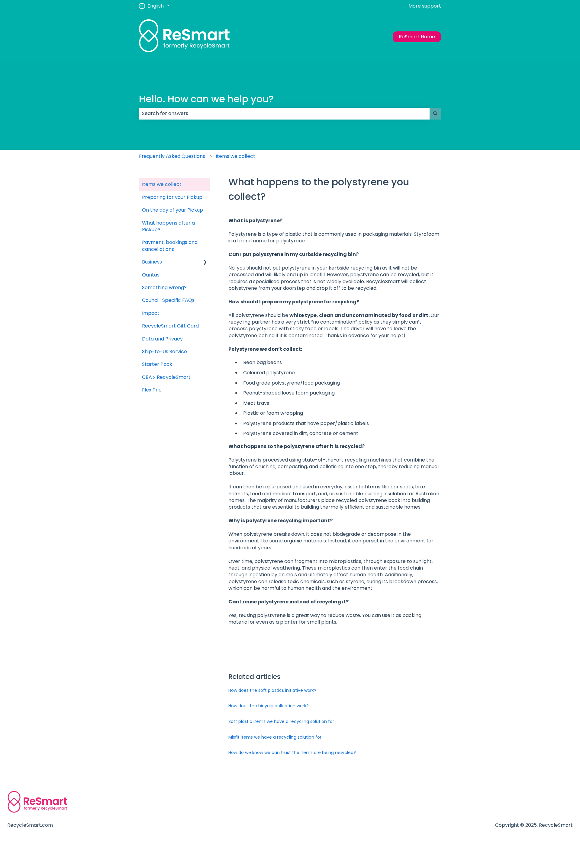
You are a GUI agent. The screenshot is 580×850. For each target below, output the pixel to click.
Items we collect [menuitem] (162, 184)
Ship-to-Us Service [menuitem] (164, 351)
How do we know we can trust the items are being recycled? (292, 752)
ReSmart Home (417, 36)
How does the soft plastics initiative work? (272, 690)
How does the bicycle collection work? (268, 706)
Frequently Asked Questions (172, 156)
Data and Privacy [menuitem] (162, 338)
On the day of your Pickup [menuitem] (172, 209)
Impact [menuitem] (151, 313)
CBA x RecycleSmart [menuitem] (166, 377)
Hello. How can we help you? (206, 99)
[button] (205, 262)
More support (424, 6)
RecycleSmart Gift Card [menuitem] (170, 325)
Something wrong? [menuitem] (164, 287)
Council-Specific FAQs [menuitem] (168, 300)
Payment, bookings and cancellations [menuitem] (170, 245)
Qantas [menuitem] (151, 274)
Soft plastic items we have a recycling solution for (281, 721)
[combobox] (284, 113)
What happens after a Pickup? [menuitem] (168, 226)
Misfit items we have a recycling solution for (274, 737)
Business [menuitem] (152, 261)
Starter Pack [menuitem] (157, 364)
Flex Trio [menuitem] (152, 389)
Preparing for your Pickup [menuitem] (172, 197)
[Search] (435, 113)
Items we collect (235, 156)
